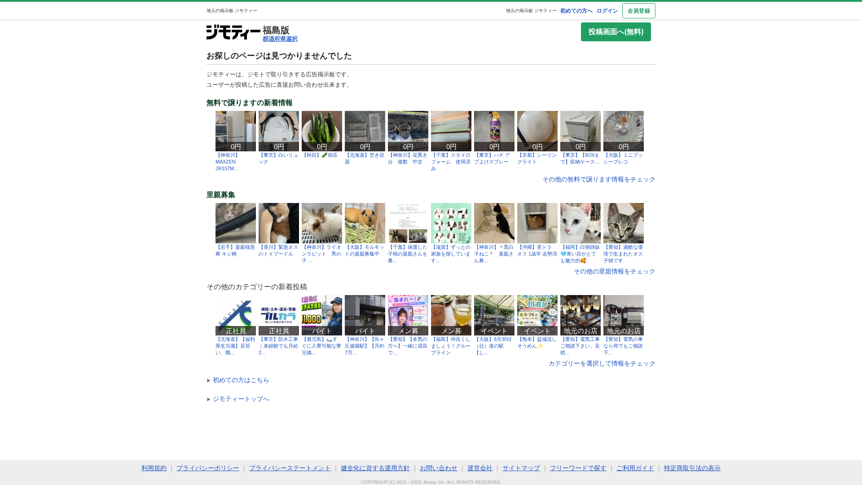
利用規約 (154, 468)
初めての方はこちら (238, 380)
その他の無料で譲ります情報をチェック (598, 179)
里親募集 (221, 194)
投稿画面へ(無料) (616, 31)
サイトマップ (521, 468)
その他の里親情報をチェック (614, 271)
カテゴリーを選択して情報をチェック (602, 363)
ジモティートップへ (238, 398)
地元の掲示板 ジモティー (531, 10)
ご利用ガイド (635, 468)
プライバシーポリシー (207, 468)
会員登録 (639, 11)
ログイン (607, 11)
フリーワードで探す (578, 468)
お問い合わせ (438, 468)
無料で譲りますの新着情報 (250, 102)
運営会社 (480, 468)
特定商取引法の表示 (692, 468)
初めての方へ (576, 11)
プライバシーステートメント (290, 468)
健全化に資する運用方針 (375, 468)
